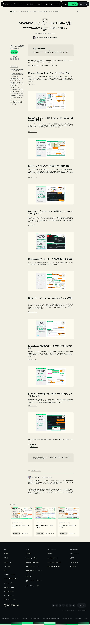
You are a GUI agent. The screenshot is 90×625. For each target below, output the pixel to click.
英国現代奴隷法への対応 (67, 618)
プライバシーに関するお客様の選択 (49, 618)
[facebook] (73, 605)
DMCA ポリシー (15, 618)
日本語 (87, 618)
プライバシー (24, 618)
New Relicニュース (36, 470)
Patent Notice (78, 618)
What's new (33, 444)
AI (42, 11)
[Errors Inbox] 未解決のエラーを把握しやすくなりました (17, 97)
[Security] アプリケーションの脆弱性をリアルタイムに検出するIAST (17, 84)
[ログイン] (66, 4)
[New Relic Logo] (6, 4)
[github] (60, 605)
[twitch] (70, 605)
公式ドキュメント (32, 84)
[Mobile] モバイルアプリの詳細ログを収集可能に (16, 79)
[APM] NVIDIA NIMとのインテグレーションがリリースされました (17, 102)
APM (28, 11)
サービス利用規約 (5, 618)
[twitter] (56, 605)
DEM (45, 11)
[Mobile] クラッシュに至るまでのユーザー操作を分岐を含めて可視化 (16, 74)
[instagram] (66, 605)
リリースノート (34, 446)
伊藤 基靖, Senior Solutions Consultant (48, 37)
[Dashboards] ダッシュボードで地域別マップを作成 (17, 88)
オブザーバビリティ (21, 11)
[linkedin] (63, 605)
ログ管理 (39, 11)
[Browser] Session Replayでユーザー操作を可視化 (17, 70)
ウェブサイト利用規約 (35, 618)
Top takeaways (14, 66)
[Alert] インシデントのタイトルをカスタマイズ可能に (17, 92)
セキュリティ (51, 11)
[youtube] (53, 605)
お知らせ (57, 11)
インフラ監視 (33, 11)
